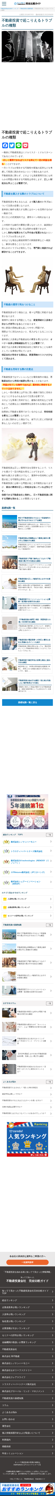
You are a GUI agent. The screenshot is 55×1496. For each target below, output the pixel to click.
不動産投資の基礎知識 (12, 1398)
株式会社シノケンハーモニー (16, 1363)
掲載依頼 (6, 1446)
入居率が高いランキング (13, 1314)
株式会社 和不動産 (11, 1356)
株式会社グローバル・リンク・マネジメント (23, 1391)
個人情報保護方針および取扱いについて (21, 1433)
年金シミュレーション (12, 1453)
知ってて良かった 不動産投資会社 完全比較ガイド (28, 1479)
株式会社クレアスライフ (13, 1377)
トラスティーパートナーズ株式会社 (19, 1384)
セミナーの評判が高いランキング (18, 1335)
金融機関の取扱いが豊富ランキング (19, 1342)
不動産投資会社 (9, 1349)
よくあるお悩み (9, 1412)
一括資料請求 (27, 1262)
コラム (5, 1405)
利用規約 (6, 1439)
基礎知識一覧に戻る (27, 702)
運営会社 (6, 1426)
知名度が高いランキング (13, 1321)
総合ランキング (9, 1300)
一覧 (49, 835)
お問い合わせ (8, 1419)
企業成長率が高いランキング (16, 1307)
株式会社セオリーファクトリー (17, 1370)
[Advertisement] (27, 95)
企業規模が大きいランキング (16, 1328)
